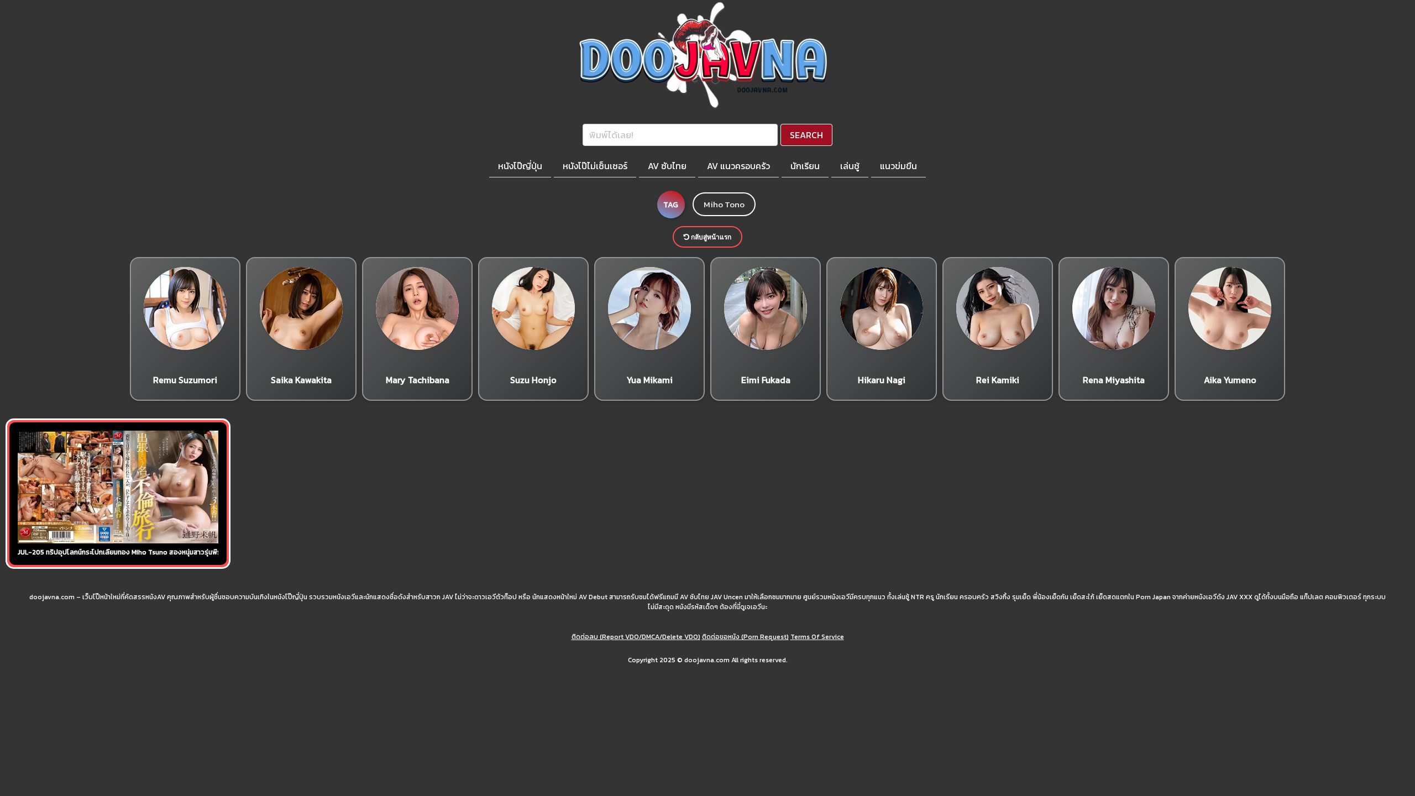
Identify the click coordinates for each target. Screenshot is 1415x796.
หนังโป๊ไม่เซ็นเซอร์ (595, 165)
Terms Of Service (817, 637)
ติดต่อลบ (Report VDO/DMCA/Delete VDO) (636, 637)
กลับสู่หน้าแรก (710, 237)
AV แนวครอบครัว (738, 165)
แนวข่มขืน (898, 165)
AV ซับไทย (667, 165)
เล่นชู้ (850, 165)
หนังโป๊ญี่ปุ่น (520, 165)
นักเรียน (805, 165)
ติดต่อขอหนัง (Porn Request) (745, 637)
